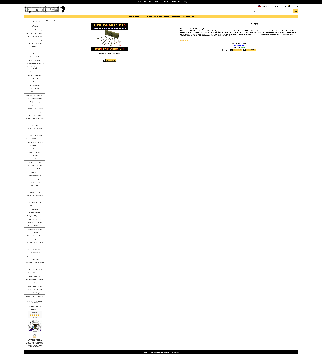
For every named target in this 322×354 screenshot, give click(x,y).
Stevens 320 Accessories (34, 273)
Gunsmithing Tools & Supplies (35, 112)
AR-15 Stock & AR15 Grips (35, 43)
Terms (166, 2)
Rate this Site (34, 309)
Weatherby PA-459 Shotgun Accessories (34, 302)
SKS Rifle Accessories (35, 266)
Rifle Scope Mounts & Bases (35, 236)
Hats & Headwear (35, 122)
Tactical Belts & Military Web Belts (34, 279)
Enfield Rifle (35, 78)
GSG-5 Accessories (35, 92)
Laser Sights (34, 155)
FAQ (185, 2)
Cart (292, 6)
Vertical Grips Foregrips (35, 293)
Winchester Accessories (34, 306)
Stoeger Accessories (34, 276)
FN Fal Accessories (35, 85)
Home (139, 2)
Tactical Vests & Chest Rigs (34, 286)
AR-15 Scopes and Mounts (35, 36)
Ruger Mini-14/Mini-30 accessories (34, 256)
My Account (269, 6)
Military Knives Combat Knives (35, 195)
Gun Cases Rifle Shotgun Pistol (34, 95)
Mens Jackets (34, 185)
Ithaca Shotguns (34, 145)
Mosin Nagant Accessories (35, 199)
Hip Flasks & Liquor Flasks (35, 135)
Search (295, 11)
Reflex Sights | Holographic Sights (34, 216)
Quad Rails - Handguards (34, 212)
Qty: (223, 50)
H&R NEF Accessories (35, 115)
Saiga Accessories (35, 259)
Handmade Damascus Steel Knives (34, 118)
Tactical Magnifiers (35, 283)
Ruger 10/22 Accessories (34, 249)
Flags (34, 82)
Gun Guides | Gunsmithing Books (35, 102)
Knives (34, 149)
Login (263, 6)
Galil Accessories (34, 88)
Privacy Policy (176, 2)
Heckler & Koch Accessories (34, 128)
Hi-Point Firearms (34, 132)
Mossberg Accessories (35, 202)
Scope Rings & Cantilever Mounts (35, 262)
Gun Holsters (34, 105)
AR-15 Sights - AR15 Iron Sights (34, 40)
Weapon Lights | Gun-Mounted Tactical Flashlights (34, 297)
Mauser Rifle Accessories (35, 175)
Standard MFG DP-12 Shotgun (34, 269)
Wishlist (284, 6)
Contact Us (277, 6)
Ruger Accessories (35, 252)
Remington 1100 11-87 (35, 219)
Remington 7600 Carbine (34, 226)
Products (147, 2)
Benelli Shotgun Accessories (34, 50)
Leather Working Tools (35, 162)
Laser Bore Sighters (34, 152)
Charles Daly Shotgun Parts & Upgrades (35, 67)
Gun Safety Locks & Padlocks (35, 108)
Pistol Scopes (34, 209)
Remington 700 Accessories (34, 222)
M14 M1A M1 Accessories (35, 165)
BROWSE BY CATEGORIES (35, 21)
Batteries (34, 46)
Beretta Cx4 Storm (35, 53)
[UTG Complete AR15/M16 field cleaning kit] (180, 40)
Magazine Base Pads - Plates (35, 169)
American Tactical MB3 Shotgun (34, 30)
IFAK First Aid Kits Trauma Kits (34, 142)
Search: (256, 11)
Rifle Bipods (35, 232)
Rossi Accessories (35, 246)
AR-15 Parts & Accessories (34, 33)
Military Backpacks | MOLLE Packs (34, 189)
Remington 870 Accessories (34, 229)
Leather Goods (35, 159)
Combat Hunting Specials (35, 75)
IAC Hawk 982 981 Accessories (34, 139)
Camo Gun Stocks (35, 57)
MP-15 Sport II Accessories (34, 206)
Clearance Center (34, 72)
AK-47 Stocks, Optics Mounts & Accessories (34, 25)
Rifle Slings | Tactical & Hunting (34, 242)
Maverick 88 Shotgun (34, 179)
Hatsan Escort (35, 125)
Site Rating (35, 317)
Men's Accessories (35, 182)
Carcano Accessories (34, 60)
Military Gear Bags (35, 192)
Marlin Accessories (35, 172)
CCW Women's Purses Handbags (35, 63)
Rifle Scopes (34, 239)
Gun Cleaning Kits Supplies (35, 98)
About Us (157, 2)
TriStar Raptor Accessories (35, 289)
